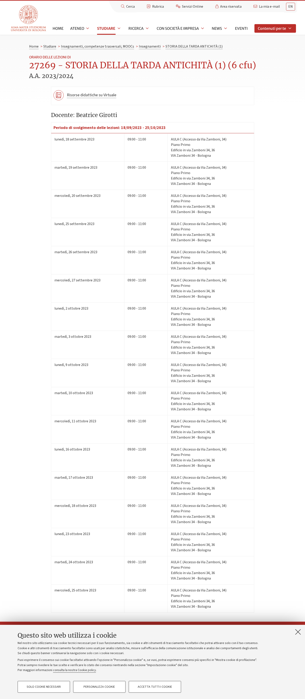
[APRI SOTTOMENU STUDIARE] (118, 28)
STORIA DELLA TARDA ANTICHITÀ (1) (194, 46)
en (290, 6)
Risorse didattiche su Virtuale (91, 95)
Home (58, 28)
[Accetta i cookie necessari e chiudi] (298, 631)
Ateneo (77, 28)
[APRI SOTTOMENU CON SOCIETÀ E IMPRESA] (202, 28)
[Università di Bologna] (29, 18)
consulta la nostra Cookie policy (74, 670)
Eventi (241, 28)
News (217, 28)
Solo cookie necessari (44, 687)
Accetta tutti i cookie (155, 687)
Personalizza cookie (99, 687)
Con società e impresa (178, 28)
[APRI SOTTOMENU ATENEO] (87, 28)
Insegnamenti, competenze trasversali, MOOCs (97, 46)
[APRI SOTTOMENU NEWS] (225, 28)
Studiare (106, 28)
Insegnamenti (150, 46)
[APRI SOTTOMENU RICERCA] (147, 28)
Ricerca (136, 28)
